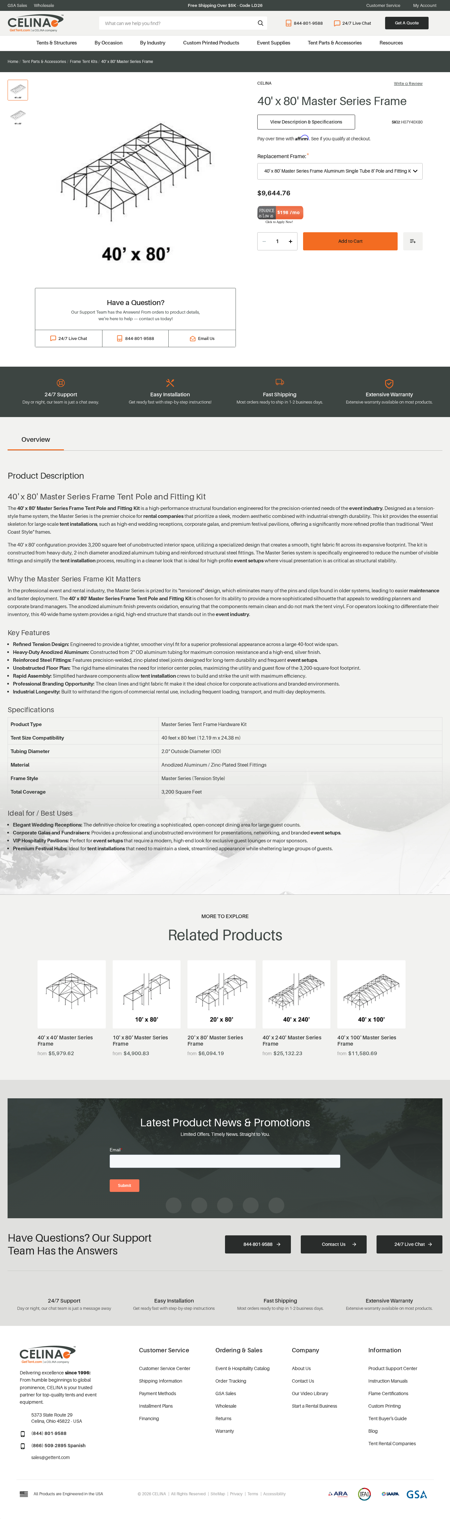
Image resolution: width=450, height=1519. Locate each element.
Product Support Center (392, 1368)
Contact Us (334, 1244)
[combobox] (183, 23)
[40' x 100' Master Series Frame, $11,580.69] (371, 994)
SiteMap (218, 1493)
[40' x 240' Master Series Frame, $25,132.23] (297, 994)
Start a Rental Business (314, 1406)
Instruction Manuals (388, 1381)
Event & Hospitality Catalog (242, 1368)
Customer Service (383, 5)
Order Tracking (230, 1381)
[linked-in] (251, 1205)
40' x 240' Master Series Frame (292, 1040)
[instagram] (199, 1205)
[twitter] (276, 1205)
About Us (301, 1368)
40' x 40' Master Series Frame (65, 1040)
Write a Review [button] (408, 83)
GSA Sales (17, 5)
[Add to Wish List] (413, 241)
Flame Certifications (388, 1393)
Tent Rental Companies (392, 1443)
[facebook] (174, 1205)
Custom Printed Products (211, 42)
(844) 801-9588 (49, 1433)
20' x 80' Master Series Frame (215, 1040)
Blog (373, 1431)
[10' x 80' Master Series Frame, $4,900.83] (147, 994)
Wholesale (44, 5)
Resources (391, 42)
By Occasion (109, 42)
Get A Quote (407, 22)
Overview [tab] (35, 439)
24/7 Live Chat (356, 23)
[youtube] (225, 1205)
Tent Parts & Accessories (335, 42)
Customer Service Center (164, 1368)
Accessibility (274, 1493)
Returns (223, 1418)
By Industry (152, 42)
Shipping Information (160, 1381)
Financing (149, 1418)
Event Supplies (273, 42)
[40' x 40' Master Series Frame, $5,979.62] (72, 994)
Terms (252, 1493)
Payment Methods (157, 1393)
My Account (424, 5)
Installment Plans (156, 1406)
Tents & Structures (56, 42)
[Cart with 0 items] (439, 23)
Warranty (224, 1431)
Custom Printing (384, 1406)
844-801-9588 (308, 23)
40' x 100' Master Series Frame (366, 1040)
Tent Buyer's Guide (387, 1418)
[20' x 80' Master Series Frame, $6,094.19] (221, 994)
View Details (71, 1012)
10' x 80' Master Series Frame (140, 1040)
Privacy (236, 1493)
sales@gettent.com (50, 1457)
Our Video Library (310, 1393)
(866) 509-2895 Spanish (58, 1445)
